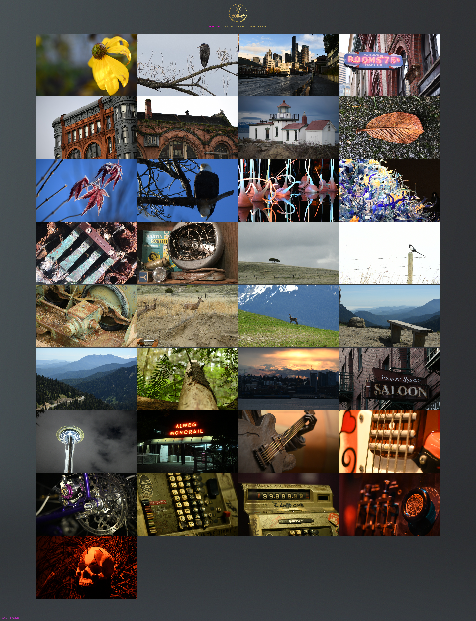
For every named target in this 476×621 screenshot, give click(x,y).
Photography (215, 26)
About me (262, 26)
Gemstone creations (234, 26)
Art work (250, 26)
